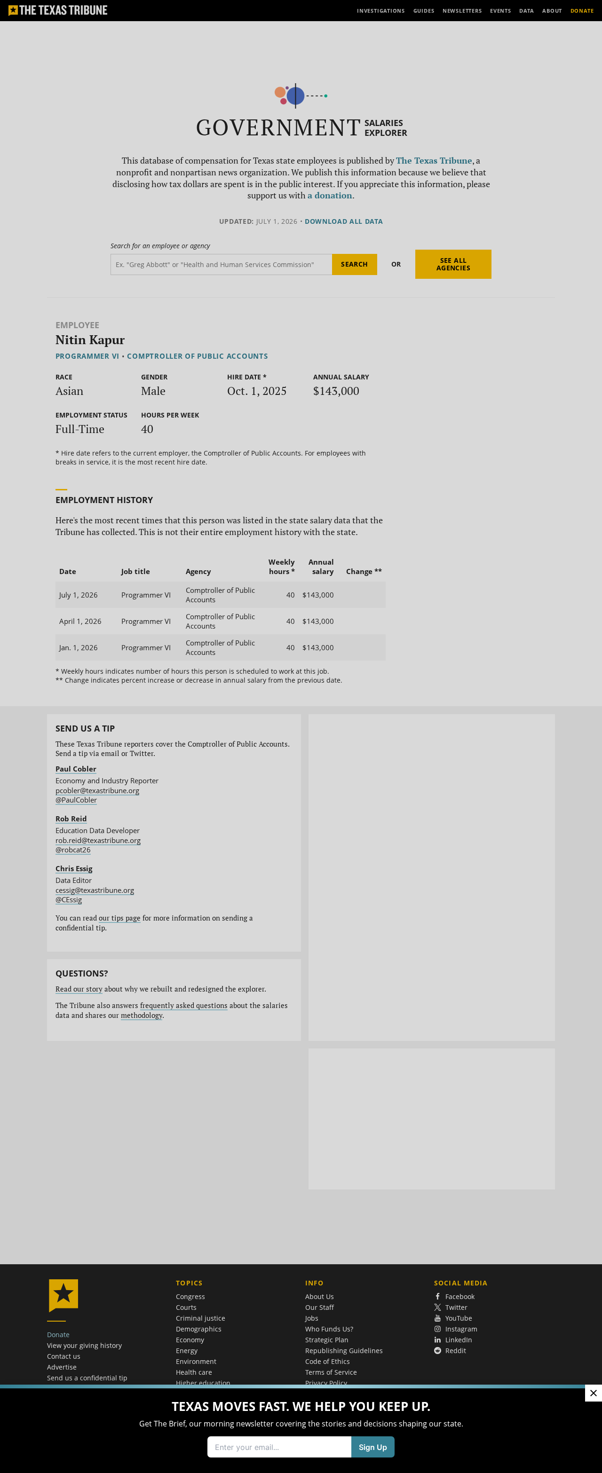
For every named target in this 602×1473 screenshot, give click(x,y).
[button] (301, 736)
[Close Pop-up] (593, 1393)
